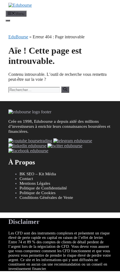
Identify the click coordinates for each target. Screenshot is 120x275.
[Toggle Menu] (8, 20)
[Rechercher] (65, 89)
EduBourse (18, 36)
